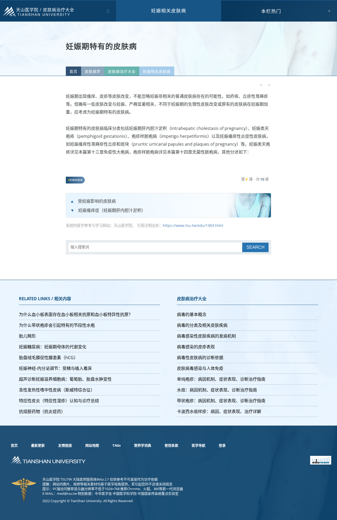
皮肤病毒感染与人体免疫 (200, 368)
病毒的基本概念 (191, 314)
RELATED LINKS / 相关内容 (45, 299)
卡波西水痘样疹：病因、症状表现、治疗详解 (219, 411)
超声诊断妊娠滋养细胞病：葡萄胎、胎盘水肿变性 (65, 379)
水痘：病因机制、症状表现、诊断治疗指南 (217, 390)
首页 (73, 71)
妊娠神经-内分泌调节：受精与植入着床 (55, 368)
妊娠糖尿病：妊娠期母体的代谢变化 (52, 347)
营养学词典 (142, 445)
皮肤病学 (93, 71)
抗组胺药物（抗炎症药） (42, 411)
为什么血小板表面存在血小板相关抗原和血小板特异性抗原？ (76, 314)
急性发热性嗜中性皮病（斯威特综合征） (57, 390)
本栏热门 (271, 11)
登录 (222, 445)
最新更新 (38, 445)
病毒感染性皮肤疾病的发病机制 (206, 336)
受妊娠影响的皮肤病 (97, 201)
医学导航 (198, 445)
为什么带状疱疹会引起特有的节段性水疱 (57, 325)
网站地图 (92, 445)
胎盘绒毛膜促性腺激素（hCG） (48, 357)
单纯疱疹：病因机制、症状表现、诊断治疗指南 (221, 379)
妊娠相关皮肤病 (168, 10)
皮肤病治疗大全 (58, 10)
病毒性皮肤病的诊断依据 (200, 357)
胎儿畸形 (27, 336)
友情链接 (65, 445)
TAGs (116, 445)
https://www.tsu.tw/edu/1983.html (193, 225)
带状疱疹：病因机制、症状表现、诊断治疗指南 (221, 401)
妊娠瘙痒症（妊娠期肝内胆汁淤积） (112, 210)
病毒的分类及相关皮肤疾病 (202, 325)
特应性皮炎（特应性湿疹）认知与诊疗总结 (59, 401)
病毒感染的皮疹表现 (196, 347)
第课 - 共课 (255, 179)
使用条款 (171, 445)
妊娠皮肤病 (76, 180)
